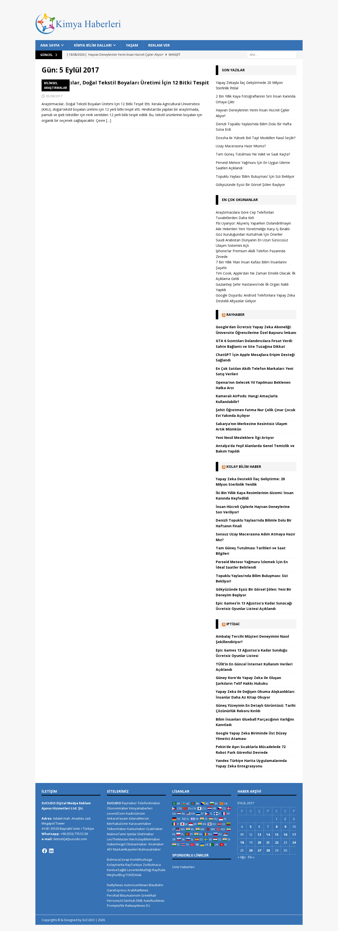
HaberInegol (116, 844)
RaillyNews (115, 885)
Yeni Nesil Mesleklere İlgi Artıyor (245, 437)
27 (259, 850)
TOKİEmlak (133, 875)
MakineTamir (116, 834)
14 (268, 834)
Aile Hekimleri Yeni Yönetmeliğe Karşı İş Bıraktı (253, 228)
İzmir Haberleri (183, 867)
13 (259, 834)
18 (242, 842)
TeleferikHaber (149, 803)
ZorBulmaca (152, 864)
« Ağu (242, 857)
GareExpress (117, 890)
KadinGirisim (135, 813)
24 (294, 842)
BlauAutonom (130, 895)
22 (276, 842)
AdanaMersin (139, 818)
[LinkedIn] (51, 851)
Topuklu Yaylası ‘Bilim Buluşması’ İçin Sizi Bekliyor (255, 176)
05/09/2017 (54, 96)
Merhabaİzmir (117, 823)
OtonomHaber (117, 808)
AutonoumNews (136, 885)
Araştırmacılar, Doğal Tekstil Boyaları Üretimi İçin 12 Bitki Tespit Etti (125, 85)
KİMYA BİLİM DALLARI (93, 45)
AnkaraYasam (117, 818)
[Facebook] (45, 851)
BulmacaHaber (150, 849)
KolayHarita (115, 864)
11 (242, 834)
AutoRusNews (154, 900)
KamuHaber (136, 829)
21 (268, 842)
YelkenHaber (116, 829)
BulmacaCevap (118, 859)
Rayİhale (159, 870)
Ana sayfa (50, 45)
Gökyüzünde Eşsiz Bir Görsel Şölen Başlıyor (250, 184)
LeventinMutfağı (139, 870)
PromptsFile (115, 905)
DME (139, 900)
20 (259, 842)
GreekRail (148, 895)
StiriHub (129, 900)
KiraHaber (156, 844)
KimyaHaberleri (140, 808)
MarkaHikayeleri (125, 849)
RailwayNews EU (137, 905)
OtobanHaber (136, 844)
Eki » (251, 857)
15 (276, 834)
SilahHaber (145, 834)
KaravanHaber (140, 823)
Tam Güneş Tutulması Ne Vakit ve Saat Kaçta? (253, 154)
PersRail (113, 895)
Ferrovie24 (115, 900)
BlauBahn (156, 885)
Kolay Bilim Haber (243, 466)
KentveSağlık (116, 870)
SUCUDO (114, 803)
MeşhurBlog (116, 875)
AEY (109, 849)
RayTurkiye (133, 864)
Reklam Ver (159, 45)
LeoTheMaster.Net (121, 839)
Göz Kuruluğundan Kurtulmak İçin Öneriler (249, 234)
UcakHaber (154, 829)
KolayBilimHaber (147, 839)
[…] (108, 120)
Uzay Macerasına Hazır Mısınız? (241, 146)
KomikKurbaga (141, 859)
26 (250, 850)
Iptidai (233, 624)
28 (268, 850)
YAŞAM (132, 45)
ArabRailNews (137, 890)
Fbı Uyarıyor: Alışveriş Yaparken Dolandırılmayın (253, 223)
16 (285, 834)
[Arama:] (271, 54)
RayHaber (235, 314)
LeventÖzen (116, 813)
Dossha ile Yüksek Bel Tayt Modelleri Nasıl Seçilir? (255, 137)
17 (294, 834)
